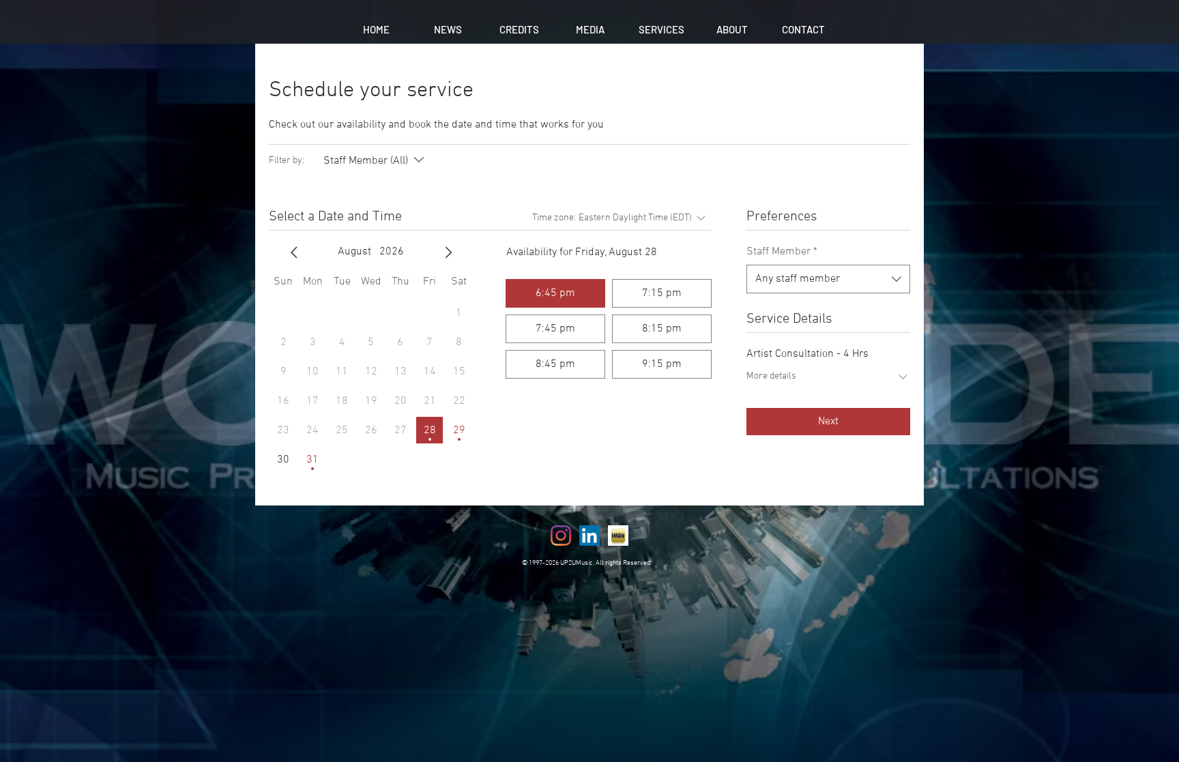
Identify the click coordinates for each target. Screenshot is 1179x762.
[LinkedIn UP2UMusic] (589, 535)
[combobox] (828, 279)
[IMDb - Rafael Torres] (618, 535)
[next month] (448, 252)
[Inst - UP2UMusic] (561, 535)
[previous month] (294, 252)
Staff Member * (781, 252)
